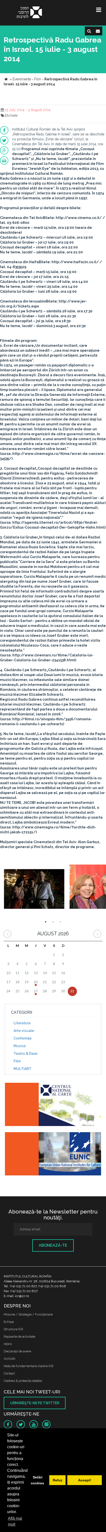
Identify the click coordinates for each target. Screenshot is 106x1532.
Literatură (22, 1023)
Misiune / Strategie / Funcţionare (28, 1314)
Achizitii (9, 1358)
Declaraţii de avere (17, 1351)
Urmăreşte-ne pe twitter (34, 1403)
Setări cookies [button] (37, 1480)
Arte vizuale (24, 1031)
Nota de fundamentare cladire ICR (28, 1366)
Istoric (8, 1344)
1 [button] (45, 921)
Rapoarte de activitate (19, 1336)
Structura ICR (13, 1329)
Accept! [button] (84, 1480)
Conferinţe (23, 1038)
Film (17, 1061)
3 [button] (60, 921)
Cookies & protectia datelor (23, 1381)
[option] (34, 887)
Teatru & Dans (25, 1053)
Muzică (20, 1046)
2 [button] (53, 921)
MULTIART (22, 1069)
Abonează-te (53, 1245)
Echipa (9, 1322)
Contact (9, 1373)
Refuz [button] (57, 1480)
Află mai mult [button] (15, 1521)
